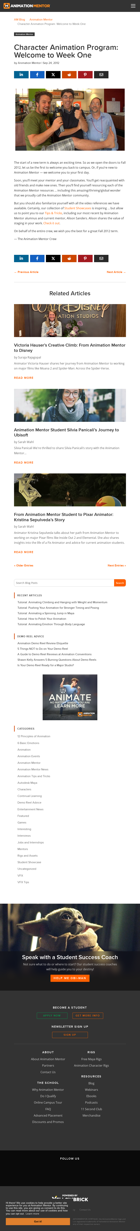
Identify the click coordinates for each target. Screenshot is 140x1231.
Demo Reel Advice (29, 802)
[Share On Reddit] (69, 74)
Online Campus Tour (48, 1102)
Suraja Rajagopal (29, 357)
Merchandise (91, 1115)
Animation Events (29, 756)
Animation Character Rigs (91, 1065)
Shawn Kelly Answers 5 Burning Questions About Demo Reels (57, 659)
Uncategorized (27, 869)
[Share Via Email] (101, 74)
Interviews (24, 835)
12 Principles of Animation (34, 736)
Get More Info (88, 1015)
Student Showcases (77, 208)
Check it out (51, 223)
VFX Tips (23, 882)
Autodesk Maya (27, 782)
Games (22, 822)
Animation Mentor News (33, 769)
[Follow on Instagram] (70, 1171)
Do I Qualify (48, 1096)
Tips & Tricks (53, 213)
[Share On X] (53, 74)
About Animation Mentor (48, 1059)
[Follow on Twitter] (52, 1171)
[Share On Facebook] (37, 74)
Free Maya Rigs (91, 1059)
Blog (91, 1083)
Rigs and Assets (28, 855)
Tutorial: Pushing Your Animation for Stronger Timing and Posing (58, 607)
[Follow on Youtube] (87, 1171)
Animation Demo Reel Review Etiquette (43, 643)
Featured (23, 816)
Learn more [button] (32, 1213)
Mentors (23, 849)
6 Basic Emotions (28, 743)
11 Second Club (91, 1109)
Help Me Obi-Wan (70, 978)
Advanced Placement (48, 1115)
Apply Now (52, 1015)
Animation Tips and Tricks (34, 776)
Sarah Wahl (26, 442)
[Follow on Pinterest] (104, 1171)
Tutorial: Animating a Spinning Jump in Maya (46, 613)
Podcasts (91, 1102)
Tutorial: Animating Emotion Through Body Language (51, 624)
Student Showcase (29, 862)
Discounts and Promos (48, 1122)
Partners (48, 1065)
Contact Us (48, 1072)
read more (24, 378)
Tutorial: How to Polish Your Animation (42, 618)
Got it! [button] (38, 1221)
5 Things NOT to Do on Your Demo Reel (43, 648)
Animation (24, 749)
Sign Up (70, 1034)
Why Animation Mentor (48, 1090)
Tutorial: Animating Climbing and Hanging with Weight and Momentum (62, 602)
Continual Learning (30, 796)
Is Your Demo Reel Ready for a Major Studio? (46, 665)
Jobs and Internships (31, 842)
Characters (24, 789)
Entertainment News (30, 809)
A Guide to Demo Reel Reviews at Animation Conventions (55, 654)
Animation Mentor (24, 34)
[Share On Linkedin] (21, 74)
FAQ (48, 1109)
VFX (20, 875)
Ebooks (91, 1096)
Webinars (91, 1090)
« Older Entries (23, 565)
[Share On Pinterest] (85, 74)
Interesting (24, 829)
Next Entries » (117, 565)
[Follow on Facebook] (35, 1171)
